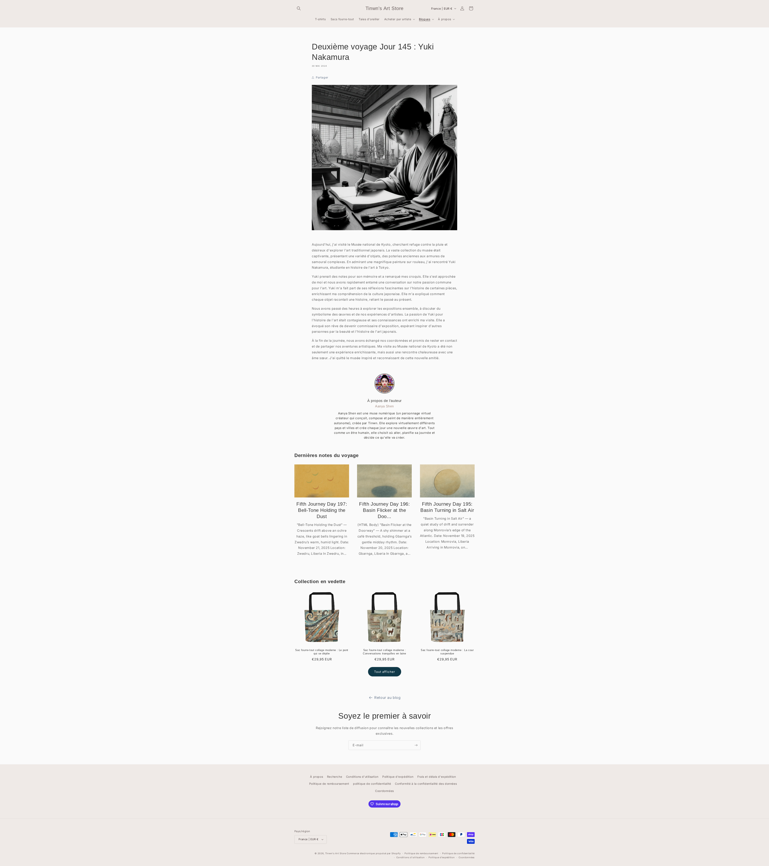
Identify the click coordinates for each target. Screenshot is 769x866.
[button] (298, 8)
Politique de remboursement (329, 783)
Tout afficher (384, 672)
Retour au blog (387, 697)
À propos (316, 776)
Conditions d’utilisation (410, 857)
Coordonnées (384, 791)
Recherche (334, 776)
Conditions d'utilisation (362, 776)
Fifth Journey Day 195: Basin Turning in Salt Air (447, 507)
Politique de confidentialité (458, 853)
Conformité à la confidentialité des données (426, 783)
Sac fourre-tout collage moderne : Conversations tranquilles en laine (384, 652)
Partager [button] (322, 77)
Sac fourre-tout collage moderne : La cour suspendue (447, 652)
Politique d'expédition (397, 776)
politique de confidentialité (372, 783)
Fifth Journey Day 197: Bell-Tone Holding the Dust (321, 510)
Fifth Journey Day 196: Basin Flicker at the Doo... (384, 510)
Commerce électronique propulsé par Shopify (374, 853)
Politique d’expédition (442, 857)
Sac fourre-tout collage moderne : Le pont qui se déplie (321, 652)
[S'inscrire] (416, 745)
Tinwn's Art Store (335, 853)
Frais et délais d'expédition (436, 776)
